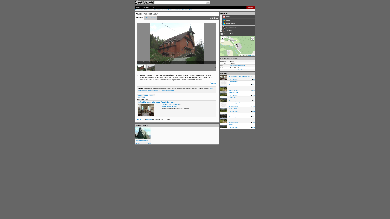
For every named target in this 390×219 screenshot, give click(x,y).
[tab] (237, 17)
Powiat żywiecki (158, 10)
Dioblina (137, 7)
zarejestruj (149, 119)
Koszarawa (178, 10)
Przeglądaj (249, 7)
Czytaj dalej (213, 83)
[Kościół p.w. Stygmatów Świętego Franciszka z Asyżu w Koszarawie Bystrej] (141, 67)
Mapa (154, 7)
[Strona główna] (144, 2)
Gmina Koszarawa (169, 10)
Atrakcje (153, 17)
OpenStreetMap (251, 55)
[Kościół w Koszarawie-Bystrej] (150, 67)
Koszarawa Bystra (187, 10)
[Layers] (252, 38)
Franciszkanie (141, 97)
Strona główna (139, 10)
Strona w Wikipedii (237, 69)
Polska (146, 10)
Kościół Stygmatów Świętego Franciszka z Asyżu (157, 102)
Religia (146, 95)
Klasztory (151, 95)
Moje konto (145, 7)
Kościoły (174, 106)
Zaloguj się (140, 119)
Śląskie (151, 10)
